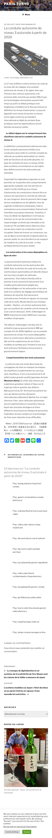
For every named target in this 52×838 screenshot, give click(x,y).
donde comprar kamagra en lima (31, 632)
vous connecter (22, 648)
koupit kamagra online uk (28, 622)
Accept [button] (27, 832)
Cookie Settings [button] (12, 832)
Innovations (14, 457)
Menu (27, 14)
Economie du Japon (33, 455)
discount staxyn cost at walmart (31, 538)
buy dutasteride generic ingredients (33, 562)
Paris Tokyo (16, 4)
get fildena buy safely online (29, 597)
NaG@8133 (30, 24)
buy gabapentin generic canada (31, 587)
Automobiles (15, 455)
